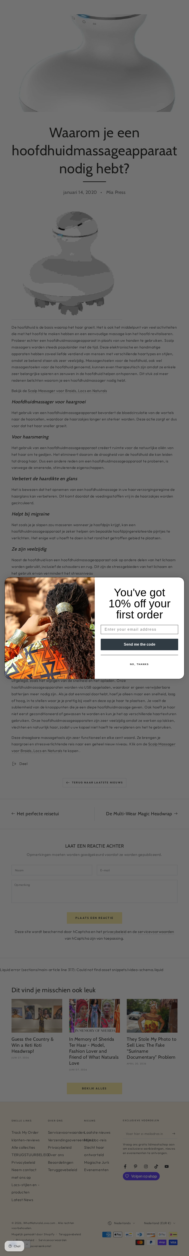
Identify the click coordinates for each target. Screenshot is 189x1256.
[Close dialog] (179, 582)
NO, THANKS (139, 664)
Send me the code (139, 644)
